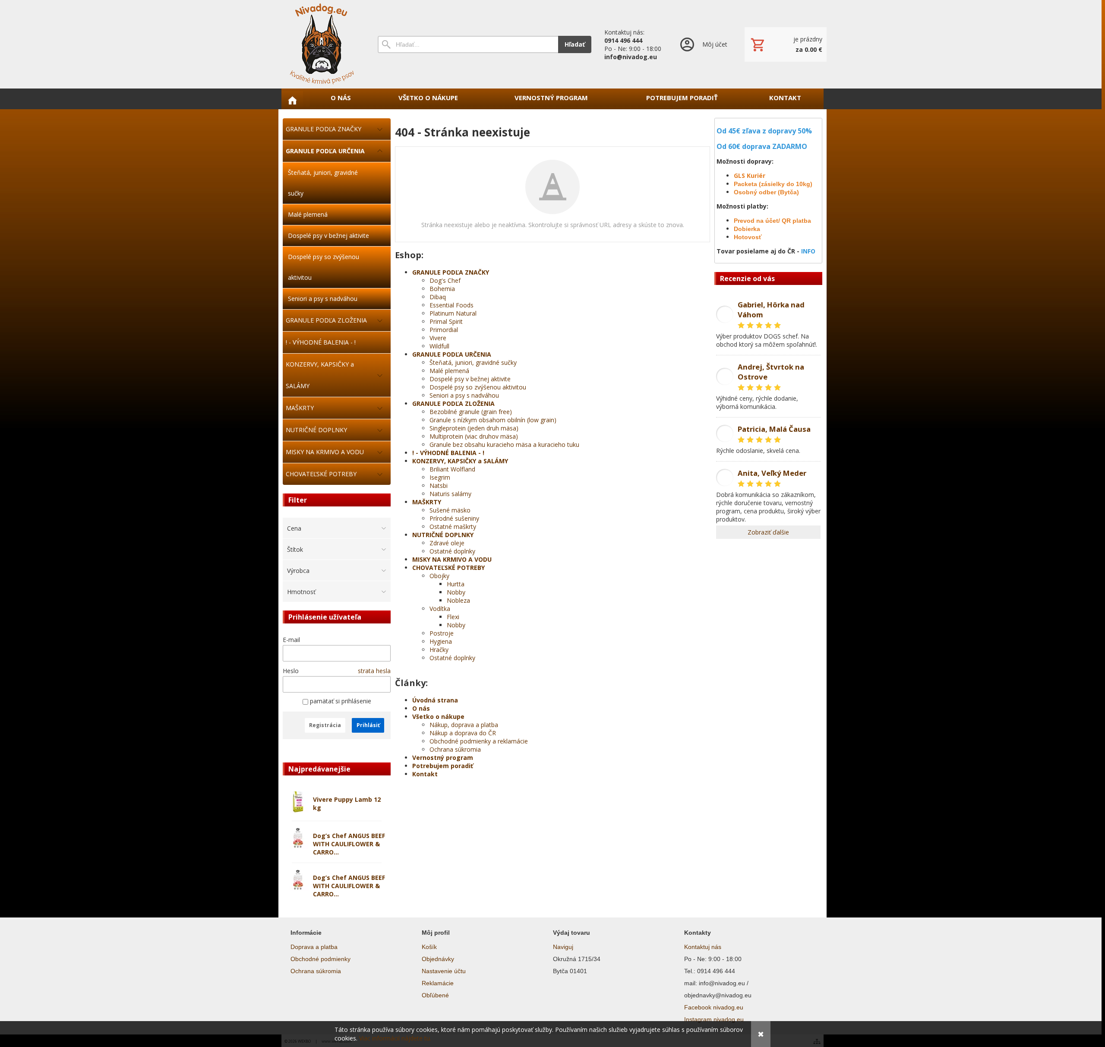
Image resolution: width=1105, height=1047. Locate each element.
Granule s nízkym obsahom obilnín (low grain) (492, 420)
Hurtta (455, 584)
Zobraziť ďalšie (768, 532)
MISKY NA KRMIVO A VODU (452, 559)
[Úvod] (321, 44)
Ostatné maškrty (452, 526)
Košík (429, 946)
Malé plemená (449, 371)
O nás (421, 708)
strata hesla (374, 671)
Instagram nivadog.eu (714, 1019)
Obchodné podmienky (320, 958)
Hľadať (575, 44)
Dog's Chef (445, 280)
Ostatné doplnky (452, 551)
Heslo (291, 671)
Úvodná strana (435, 700)
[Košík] (786, 44)
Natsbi (438, 485)
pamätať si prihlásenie (339, 701)
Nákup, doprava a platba (463, 725)
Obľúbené (435, 995)
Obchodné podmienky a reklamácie (478, 741)
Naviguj (563, 946)
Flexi (453, 617)
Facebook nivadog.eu (713, 1007)
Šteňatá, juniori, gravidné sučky (473, 362)
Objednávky (438, 958)
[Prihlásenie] (703, 44)
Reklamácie (438, 983)
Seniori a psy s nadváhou (464, 395)
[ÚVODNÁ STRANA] (292, 100)
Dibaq (437, 297)
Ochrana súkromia (455, 749)
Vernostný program (442, 757)
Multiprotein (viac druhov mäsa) (473, 436)
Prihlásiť (368, 725)
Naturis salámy (450, 494)
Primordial (443, 330)
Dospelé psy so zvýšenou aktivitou (477, 387)
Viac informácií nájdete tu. (395, 1038)
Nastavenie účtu (444, 971)
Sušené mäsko (449, 510)
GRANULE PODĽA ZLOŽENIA (453, 403)
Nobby (456, 592)
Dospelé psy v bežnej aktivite (470, 379)
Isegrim (439, 477)
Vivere (437, 338)
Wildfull (439, 346)
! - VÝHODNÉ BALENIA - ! (448, 453)
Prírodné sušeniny (454, 518)
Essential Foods (451, 305)
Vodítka (439, 608)
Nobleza (458, 600)
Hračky (438, 649)
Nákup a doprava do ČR (462, 733)
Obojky (439, 576)
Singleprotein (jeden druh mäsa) (473, 428)
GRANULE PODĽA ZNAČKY (450, 272)
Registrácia (325, 725)
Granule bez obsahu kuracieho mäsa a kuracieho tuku (504, 444)
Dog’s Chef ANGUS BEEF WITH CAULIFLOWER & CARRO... (349, 844)
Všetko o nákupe (438, 716)
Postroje (441, 633)
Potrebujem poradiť (442, 766)
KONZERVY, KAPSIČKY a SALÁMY (460, 461)
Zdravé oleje (446, 543)
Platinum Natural (453, 313)
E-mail (291, 640)
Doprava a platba (314, 946)
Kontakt (425, 774)
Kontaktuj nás (702, 946)
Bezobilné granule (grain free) (470, 412)
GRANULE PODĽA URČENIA (451, 354)
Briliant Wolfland (452, 469)
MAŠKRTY (426, 502)
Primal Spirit (446, 321)
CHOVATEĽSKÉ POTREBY (448, 567)
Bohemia (442, 289)
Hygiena (440, 641)
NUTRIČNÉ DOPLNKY (443, 535)
